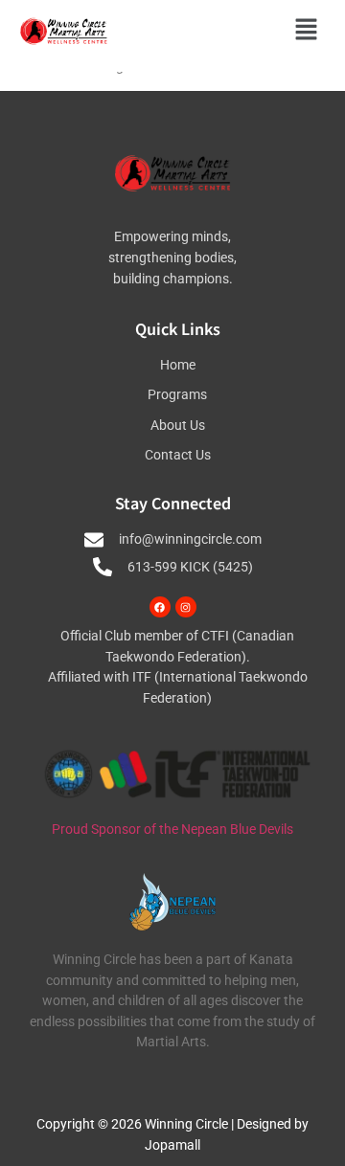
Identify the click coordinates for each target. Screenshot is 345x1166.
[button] (307, 32)
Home (178, 365)
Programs (177, 395)
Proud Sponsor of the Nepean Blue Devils (172, 829)
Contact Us (178, 455)
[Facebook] (160, 606)
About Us (177, 425)
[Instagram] (185, 606)
